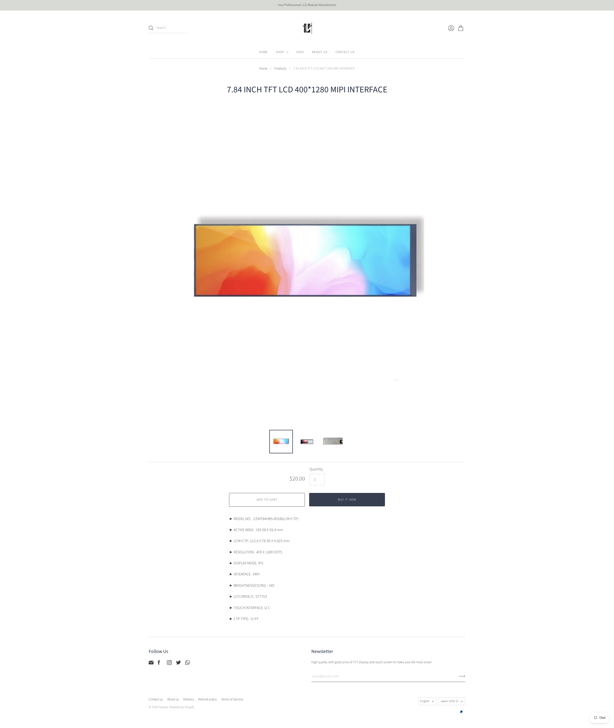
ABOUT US (320, 52)
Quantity (316, 469)
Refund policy (207, 699)
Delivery (188, 699)
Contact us (156, 699)
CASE (300, 52)
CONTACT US (345, 52)
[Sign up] (462, 676)
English (424, 701)
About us (173, 699)
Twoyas (163, 707)
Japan (449, 701)
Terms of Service (232, 699)
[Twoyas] (307, 28)
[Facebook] (159, 663)
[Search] (151, 28)
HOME (263, 52)
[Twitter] (178, 663)
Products (280, 68)
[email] (151, 663)
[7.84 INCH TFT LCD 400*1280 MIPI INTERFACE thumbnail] (281, 441)
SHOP (280, 52)
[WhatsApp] (187, 663)
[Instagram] (169, 663)
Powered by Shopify (181, 707)
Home (263, 68)
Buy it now (347, 499)
